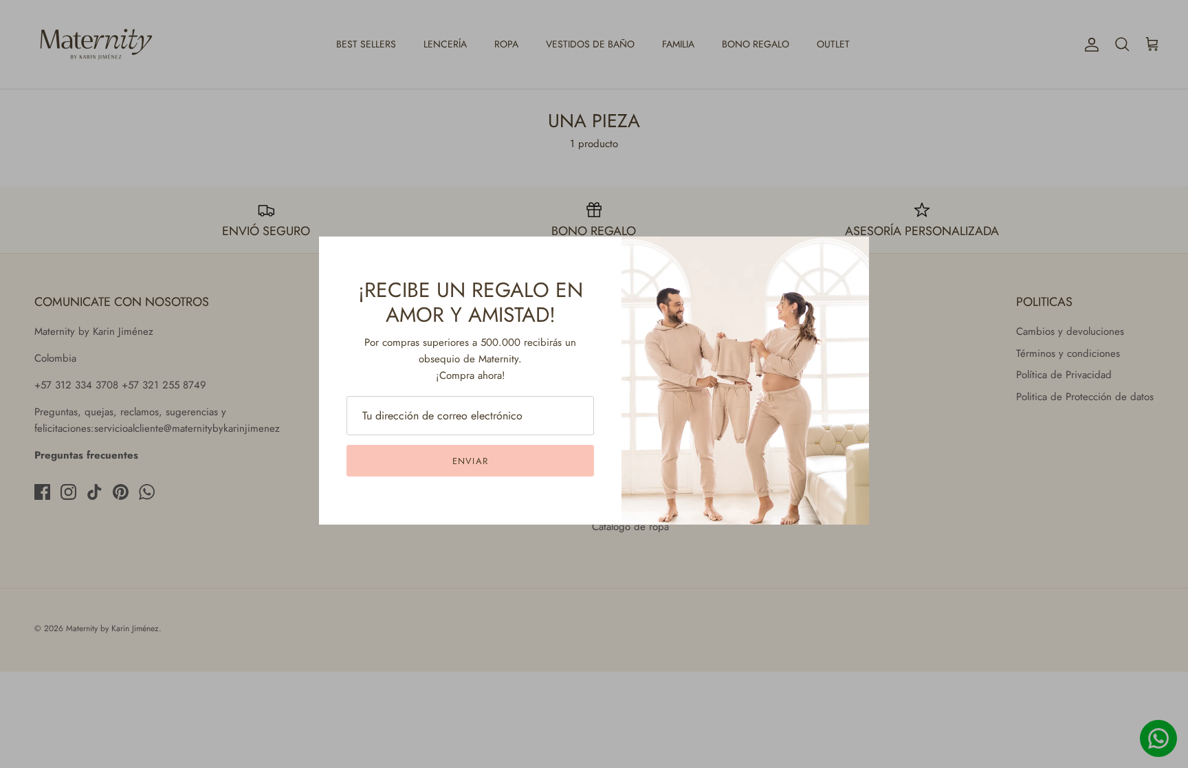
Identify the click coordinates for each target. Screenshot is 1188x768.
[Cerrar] (852, 254)
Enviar (469, 461)
